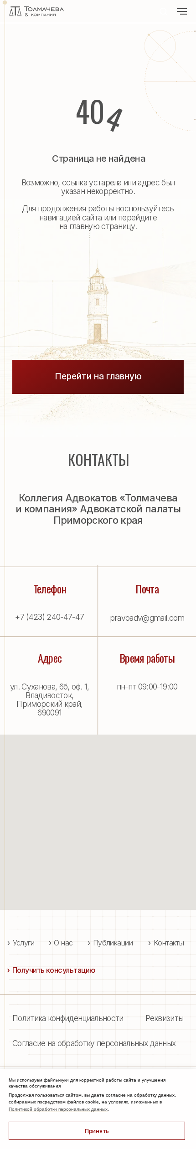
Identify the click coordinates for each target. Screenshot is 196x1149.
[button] (163, 11)
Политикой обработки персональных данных (58, 1109)
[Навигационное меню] (182, 11)
